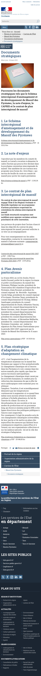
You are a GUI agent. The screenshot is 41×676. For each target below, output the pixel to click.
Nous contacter (27, 2)
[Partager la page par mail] (16, 448)
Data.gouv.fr (8, 570)
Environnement (28, 613)
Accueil (17, 32)
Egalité (5, 640)
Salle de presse (35, 5)
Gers (4, 540)
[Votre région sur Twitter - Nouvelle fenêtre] (26, 27)
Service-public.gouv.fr (11, 563)
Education (6, 637)
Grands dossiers (8, 644)
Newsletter (36, 2)
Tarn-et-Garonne (28, 544)
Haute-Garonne (9, 544)
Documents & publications (13, 659)
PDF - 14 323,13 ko (20, 142)
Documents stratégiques (13, 39)
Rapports (6, 668)
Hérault (25, 528)
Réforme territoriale (29, 621)
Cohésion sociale (8, 629)
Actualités (6, 609)
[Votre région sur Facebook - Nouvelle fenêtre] (29, 27)
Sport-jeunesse (28, 631)
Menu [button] (4, 27)
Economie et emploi (9, 634)
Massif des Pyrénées (12, 36)
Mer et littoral (27, 618)
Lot (23, 531)
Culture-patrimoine (9, 632)
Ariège (5, 528)
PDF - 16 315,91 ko (18, 339)
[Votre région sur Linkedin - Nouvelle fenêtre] (37, 27)
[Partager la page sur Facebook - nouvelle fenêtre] (10, 448)
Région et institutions (12, 34)
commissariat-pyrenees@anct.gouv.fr (19, 242)
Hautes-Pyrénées (9, 547)
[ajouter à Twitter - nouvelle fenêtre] (13, 448)
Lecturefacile (8, 46)
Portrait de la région (13, 454)
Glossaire (6, 511)
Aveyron (6, 534)
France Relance (28, 615)
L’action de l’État (29, 34)
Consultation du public (10, 662)
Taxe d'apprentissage (30, 670)
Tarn (24, 540)
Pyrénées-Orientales (30, 537)
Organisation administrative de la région (18, 459)
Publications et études (10, 665)
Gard (5, 537)
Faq (4, 508)
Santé (25, 628)
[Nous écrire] (20, 577)
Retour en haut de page (26, 448)
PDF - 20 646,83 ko (18, 438)
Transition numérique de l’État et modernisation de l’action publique (31, 636)
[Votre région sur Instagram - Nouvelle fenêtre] (33, 27)
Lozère (25, 534)
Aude (5, 531)
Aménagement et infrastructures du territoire (9, 624)
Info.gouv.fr (7, 560)
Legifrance (7, 566)
